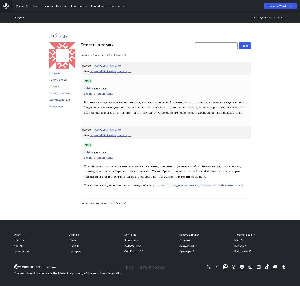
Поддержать (188, 245)
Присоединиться (189, 234)
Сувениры (186, 251)
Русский (51, 267)
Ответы (54, 86)
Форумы (19, 17)
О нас (17, 234)
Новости (19, 240)
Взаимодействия (59, 99)
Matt (238, 240)
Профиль (54, 73)
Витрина (74, 234)
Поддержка (131, 240)
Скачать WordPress (280, 6)
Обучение (130, 234)
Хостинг (19, 245)
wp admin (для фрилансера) (112, 71)
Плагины (74, 245)
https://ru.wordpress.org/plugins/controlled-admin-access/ (206, 185)
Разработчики (132, 245)
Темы (72, 240)
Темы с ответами (59, 93)
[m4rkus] (62, 56)
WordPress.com (244, 234)
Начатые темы (58, 79)
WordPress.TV (134, 251)
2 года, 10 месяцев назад (98, 93)
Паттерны (75, 251)
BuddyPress (242, 251)
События (184, 240)
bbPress (240, 245)
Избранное (56, 106)
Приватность (22, 251)
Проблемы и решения (107, 66)
